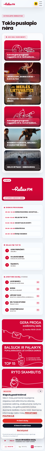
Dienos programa (14, 207)
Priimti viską (22, 421)
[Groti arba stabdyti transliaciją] (5, 441)
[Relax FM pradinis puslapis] (9, 3)
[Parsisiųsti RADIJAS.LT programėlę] (36, 4)
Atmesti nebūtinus (22, 425)
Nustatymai (22, 430)
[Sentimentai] (36, 447)
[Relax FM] (8, 447)
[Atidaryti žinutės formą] (22, 330)
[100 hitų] (22, 447)
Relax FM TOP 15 (13, 245)
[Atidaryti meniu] (40, 4)
